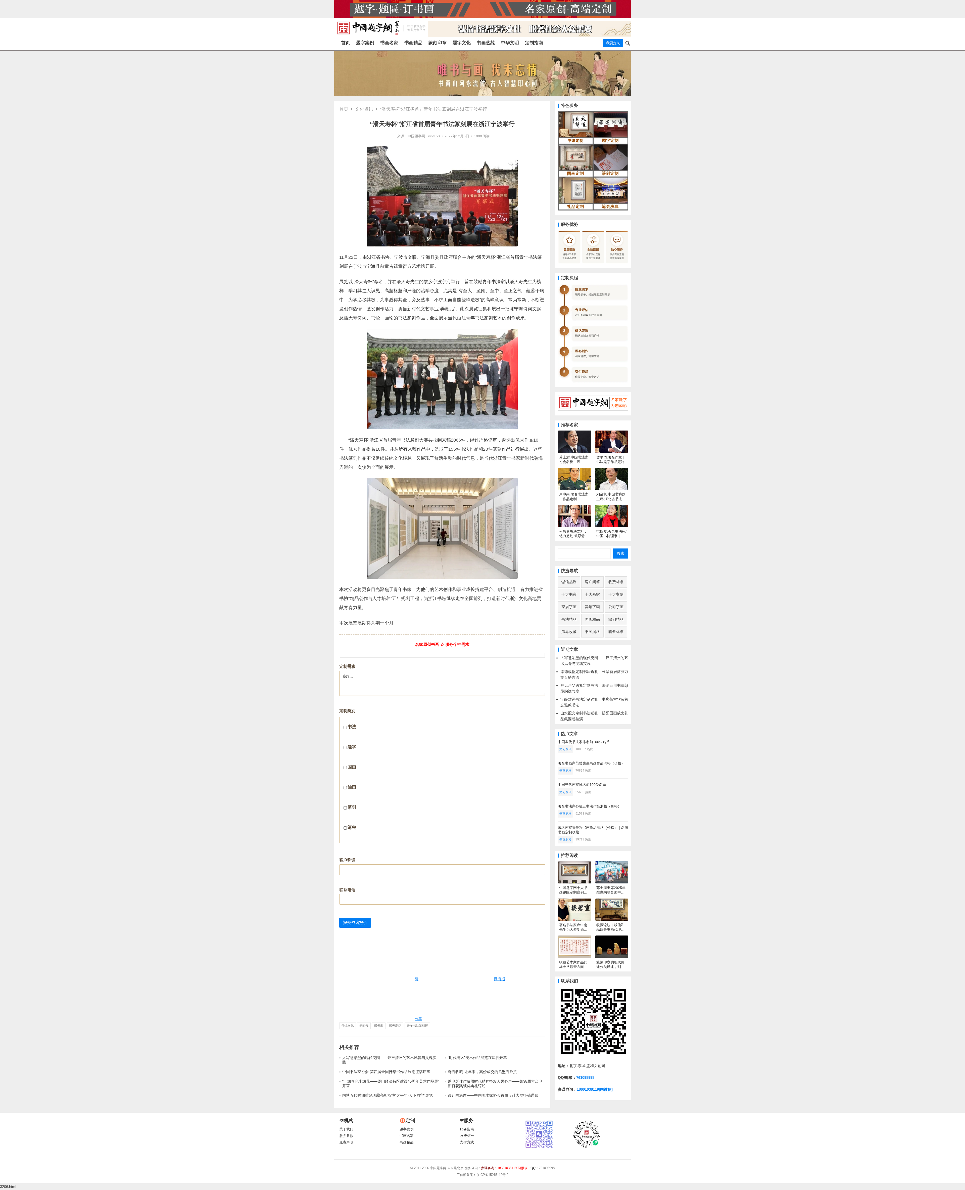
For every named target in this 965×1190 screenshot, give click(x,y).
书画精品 (413, 42)
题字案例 (365, 42)
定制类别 (347, 769)
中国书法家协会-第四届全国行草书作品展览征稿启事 (386, 1072)
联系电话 (347, 890)
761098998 (585, 1077)
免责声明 (346, 1142)
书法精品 (568, 619)
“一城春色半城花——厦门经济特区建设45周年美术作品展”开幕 (390, 1083)
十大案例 (615, 594)
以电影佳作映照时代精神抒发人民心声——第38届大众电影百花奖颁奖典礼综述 (495, 1083)
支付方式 (467, 1142)
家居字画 (568, 607)
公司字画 (615, 607)
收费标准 (615, 582)
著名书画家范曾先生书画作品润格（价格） (591, 763)
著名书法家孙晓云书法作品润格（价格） (589, 806)
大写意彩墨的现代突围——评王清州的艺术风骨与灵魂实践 (389, 1059)
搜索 (620, 553)
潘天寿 (378, 1026)
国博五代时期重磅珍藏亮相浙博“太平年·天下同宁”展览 (387, 1095)
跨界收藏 (568, 631)
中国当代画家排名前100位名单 (582, 785)
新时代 (363, 1026)
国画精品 (592, 619)
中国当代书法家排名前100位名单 (584, 742)
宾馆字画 (592, 607)
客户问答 (592, 582)
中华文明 (510, 42)
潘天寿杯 (395, 1026)
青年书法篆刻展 (417, 1026)
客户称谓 (347, 860)
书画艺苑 (486, 42)
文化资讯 (364, 109)
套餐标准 (615, 631)
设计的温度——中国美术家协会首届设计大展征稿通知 (493, 1095)
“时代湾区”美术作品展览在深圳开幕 (477, 1057)
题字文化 (462, 42)
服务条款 (346, 1136)
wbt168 (434, 136)
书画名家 (389, 42)
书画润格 (592, 631)
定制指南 (534, 42)
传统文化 (348, 1026)
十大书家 (568, 594)
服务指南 (467, 1129)
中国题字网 (416, 136)
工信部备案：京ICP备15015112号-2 (482, 1175)
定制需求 (347, 666)
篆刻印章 (437, 42)
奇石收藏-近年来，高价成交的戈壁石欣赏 (482, 1072)
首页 (345, 42)
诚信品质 (568, 582)
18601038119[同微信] (595, 1089)
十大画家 (592, 594)
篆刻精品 (615, 619)
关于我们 (346, 1129)
